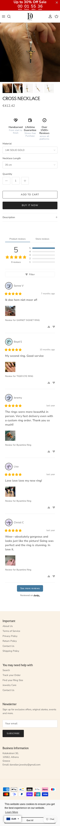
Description (9, 217)
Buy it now (30, 205)
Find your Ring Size (13, 680)
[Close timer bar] (57, 2)
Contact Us (8, 646)
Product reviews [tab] (17, 238)
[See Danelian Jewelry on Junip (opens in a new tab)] (37, 595)
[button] (42, 248)
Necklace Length (12, 158)
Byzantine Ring (23, 444)
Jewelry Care (9, 685)
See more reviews (30, 588)
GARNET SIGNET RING (28, 320)
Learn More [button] (11, 812)
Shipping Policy (11, 651)
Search (6, 670)
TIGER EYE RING (24, 376)
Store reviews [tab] (42, 238)
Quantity (7, 174)
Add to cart (30, 194)
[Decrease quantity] (6, 181)
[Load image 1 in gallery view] (30, 52)
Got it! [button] (30, 820)
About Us (8, 626)
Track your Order (11, 675)
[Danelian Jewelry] (30, 16)
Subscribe (13, 733)
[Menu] (3, 16)
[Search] (10, 16)
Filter (32, 274)
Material (7, 143)
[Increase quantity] (25, 181)
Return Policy (10, 641)
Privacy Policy (10, 636)
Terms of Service (11, 631)
